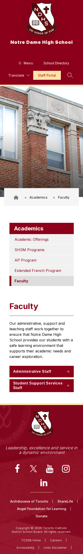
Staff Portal (47, 75)
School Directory (56, 63)
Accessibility (25, 547)
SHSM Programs (29, 249)
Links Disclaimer (55, 547)
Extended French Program (38, 270)
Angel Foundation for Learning (41, 509)
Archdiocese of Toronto (29, 501)
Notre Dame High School (16, 197)
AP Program (25, 260)
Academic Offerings (32, 239)
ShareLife (65, 501)
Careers (56, 540)
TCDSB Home (31, 540)
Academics (38, 197)
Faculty (63, 197)
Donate (41, 516)
